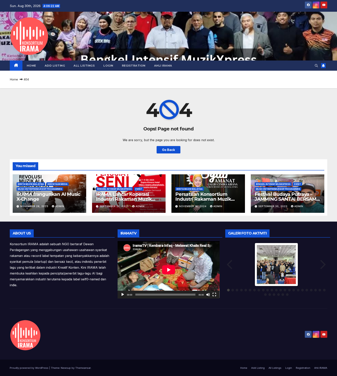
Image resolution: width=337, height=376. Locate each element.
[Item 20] (311, 290)
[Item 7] (254, 290)
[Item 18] (302, 290)
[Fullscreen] (214, 295)
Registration (133, 65)
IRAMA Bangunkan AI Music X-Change (48, 196)
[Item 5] (245, 290)
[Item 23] (324, 290)
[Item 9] (263, 290)
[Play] (123, 295)
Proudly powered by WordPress (29, 367)
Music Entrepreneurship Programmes (40, 189)
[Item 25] (269, 294)
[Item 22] (319, 290)
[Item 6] (250, 290)
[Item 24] (265, 294)
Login (108, 65)
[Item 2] (232, 290)
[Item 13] (280, 290)
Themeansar (83, 367)
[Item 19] (306, 290)
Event (138, 189)
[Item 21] (315, 290)
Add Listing (55, 65)
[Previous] (230, 264)
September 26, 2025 (114, 206)
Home (31, 65)
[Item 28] (282, 294)
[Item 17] (298, 290)
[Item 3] (237, 290)
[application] (169, 269)
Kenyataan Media (57, 184)
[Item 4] (241, 290)
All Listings (84, 65)
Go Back (168, 150)
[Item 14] (285, 290)
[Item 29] (287, 294)
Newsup (66, 367)
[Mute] (208, 295)
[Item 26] (274, 294)
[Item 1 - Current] (228, 290)
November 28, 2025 (34, 206)
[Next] (322, 264)
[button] (316, 66)
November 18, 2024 (193, 206)
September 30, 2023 (273, 206)
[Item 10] (267, 290)
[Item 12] (276, 290)
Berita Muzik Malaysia (31, 184)
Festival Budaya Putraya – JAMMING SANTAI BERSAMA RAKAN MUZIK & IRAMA (287, 199)
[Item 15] (289, 290)
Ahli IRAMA (163, 65)
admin (59, 206)
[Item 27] (278, 294)
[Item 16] (293, 290)
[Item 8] (258, 290)
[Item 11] (271, 290)
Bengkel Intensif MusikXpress (114, 189)
